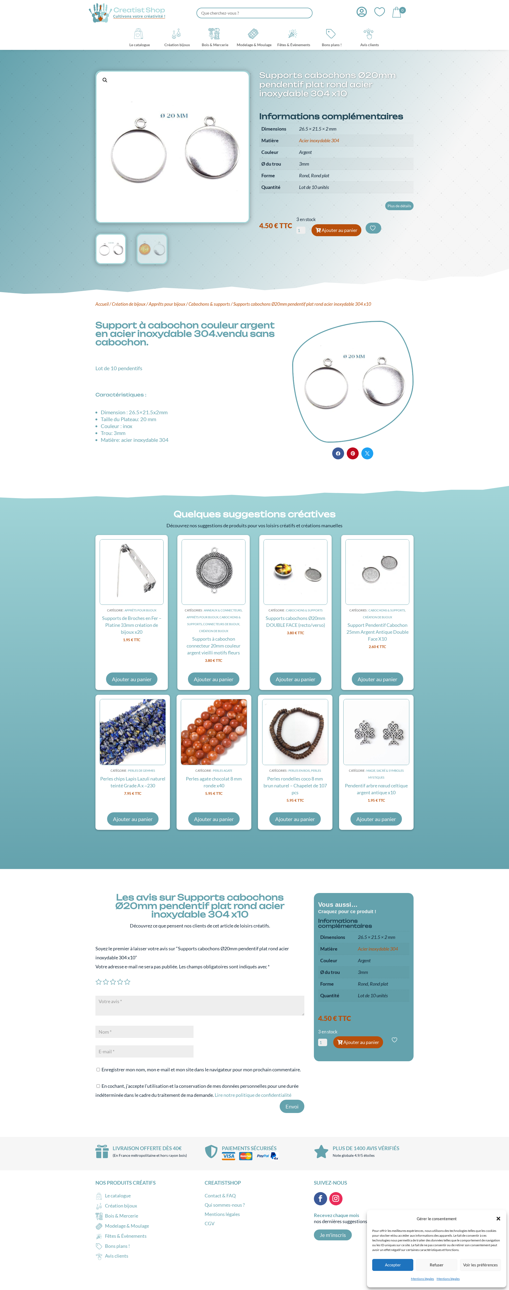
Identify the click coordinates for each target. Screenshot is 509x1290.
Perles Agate (222, 770)
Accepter (393, 1264)
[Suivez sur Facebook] (320, 1198)
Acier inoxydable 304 (319, 140)
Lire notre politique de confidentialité (253, 1095)
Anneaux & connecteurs (223, 610)
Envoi (292, 1106)
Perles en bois (299, 770)
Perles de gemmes (141, 770)
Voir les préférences (480, 1264)
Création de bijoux (129, 304)
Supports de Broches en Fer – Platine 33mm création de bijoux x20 (131, 625)
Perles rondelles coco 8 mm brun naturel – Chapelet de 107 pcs (295, 785)
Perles (316, 770)
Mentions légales (422, 1279)
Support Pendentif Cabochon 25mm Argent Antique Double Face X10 (377, 632)
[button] (498, 1218)
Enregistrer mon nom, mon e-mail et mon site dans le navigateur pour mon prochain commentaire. (201, 1069)
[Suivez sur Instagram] (336, 1198)
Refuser (437, 1264)
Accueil (102, 304)
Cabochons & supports (209, 304)
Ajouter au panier (339, 230)
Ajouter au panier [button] (132, 679)
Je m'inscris (333, 1235)
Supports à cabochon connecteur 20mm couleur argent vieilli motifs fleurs (213, 645)
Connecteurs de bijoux (221, 624)
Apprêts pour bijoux (167, 304)
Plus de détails (399, 206)
